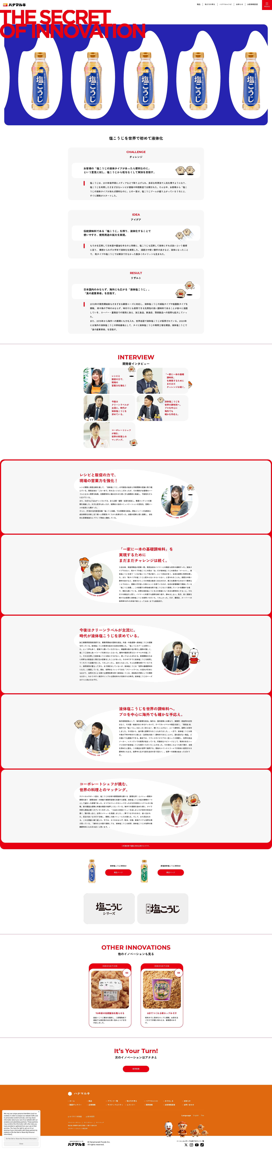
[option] (31, 75)
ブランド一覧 (113, 1101)
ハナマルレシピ (226, 4)
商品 (198, 4)
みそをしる (169, 1101)
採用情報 (135, 1069)
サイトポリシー (88, 1122)
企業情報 (92, 1105)
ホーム (72, 1101)
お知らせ (239, 4)
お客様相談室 (252, 4)
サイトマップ (100, 1122)
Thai (202, 1115)
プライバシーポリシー (74, 1122)
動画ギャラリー (75, 1105)
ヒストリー (131, 1105)
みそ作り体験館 (76, 1117)
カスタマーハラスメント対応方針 (78, 1128)
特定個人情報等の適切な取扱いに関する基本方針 (82, 1125)
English (196, 1115)
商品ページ (118, 872)
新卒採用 (91, 1117)
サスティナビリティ (115, 1105)
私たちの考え (210, 4)
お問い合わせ (189, 1105)
